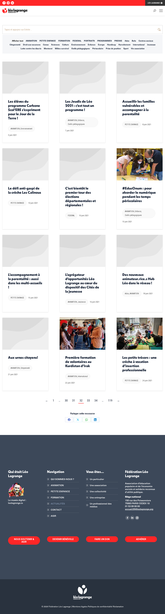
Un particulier (97, 479)
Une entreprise (97, 497)
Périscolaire (97, 48)
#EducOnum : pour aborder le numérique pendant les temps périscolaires (139, 194)
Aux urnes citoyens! (23, 357)
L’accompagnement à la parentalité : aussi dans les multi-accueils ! (25, 280)
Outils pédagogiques (80, 48)
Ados (127, 40)
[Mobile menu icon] (161, 10)
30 (66, 400)
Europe (101, 44)
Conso (46, 44)
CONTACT (56, 509)
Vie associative (138, 48)
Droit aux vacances (31, 44)
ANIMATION (31, 40)
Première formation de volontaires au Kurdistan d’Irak (80, 361)
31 (73, 400)
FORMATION (64, 40)
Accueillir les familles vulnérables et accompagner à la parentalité (138, 107)
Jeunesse (151, 44)
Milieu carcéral (62, 48)
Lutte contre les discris (31, 48)
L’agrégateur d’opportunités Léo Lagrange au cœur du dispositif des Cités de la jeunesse (82, 283)
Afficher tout (17, 40)
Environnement (78, 44)
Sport (125, 48)
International (139, 44)
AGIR (53, 515)
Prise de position (113, 48)
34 (95, 400)
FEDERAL (77, 40)
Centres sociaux (146, 40)
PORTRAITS (89, 40)
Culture (65, 44)
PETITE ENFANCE (47, 40)
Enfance (91, 44)
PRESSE (118, 40)
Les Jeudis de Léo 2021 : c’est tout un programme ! (79, 105)
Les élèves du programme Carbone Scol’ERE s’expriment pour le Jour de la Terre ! (24, 109)
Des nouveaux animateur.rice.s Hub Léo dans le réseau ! (138, 278)
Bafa (134, 40)
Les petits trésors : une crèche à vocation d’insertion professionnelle (139, 363)
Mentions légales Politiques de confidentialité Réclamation (98, 606)
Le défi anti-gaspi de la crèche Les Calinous (24, 190)
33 (88, 400)
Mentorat (48, 48)
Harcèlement (124, 44)
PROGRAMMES (104, 40)
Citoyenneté (15, 44)
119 (110, 400)
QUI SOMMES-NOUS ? (62, 479)
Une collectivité (98, 491)
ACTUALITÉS (58, 503)
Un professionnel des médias (101, 505)
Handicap (111, 44)
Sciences (55, 44)
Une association (98, 485)
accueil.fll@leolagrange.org (139, 509)
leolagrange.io (15, 503)
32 (81, 400)
